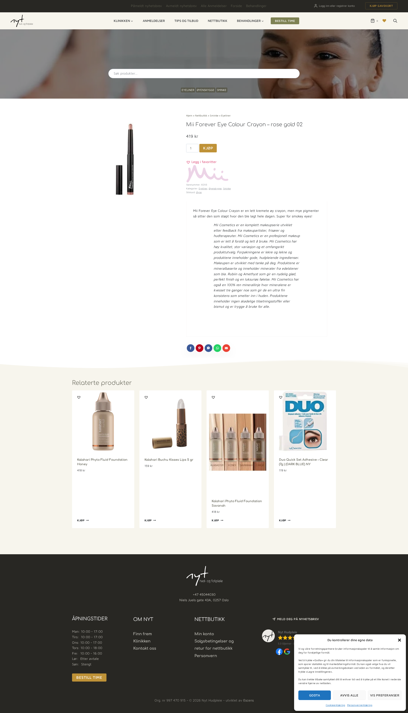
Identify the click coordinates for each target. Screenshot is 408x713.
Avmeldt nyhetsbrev (181, 6)
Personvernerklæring (359, 705)
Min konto (204, 634)
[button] (399, 640)
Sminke (222, 90)
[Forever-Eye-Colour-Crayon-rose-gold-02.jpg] (127, 159)
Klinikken (141, 641)
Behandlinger (256, 6)
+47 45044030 (204, 594)
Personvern (205, 656)
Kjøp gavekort (381, 5)
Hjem (189, 115)
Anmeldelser (154, 21)
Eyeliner (188, 90)
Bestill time (285, 21)
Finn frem (142, 634)
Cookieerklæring (335, 705)
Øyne (199, 192)
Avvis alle (349, 695)
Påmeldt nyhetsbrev (146, 6)
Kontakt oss (144, 648)
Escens (248, 700)
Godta (314, 695)
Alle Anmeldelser (214, 6)
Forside (236, 6)
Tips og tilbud (186, 21)
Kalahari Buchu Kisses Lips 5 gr (168, 459)
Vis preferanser (385, 695)
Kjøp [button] (81, 520)
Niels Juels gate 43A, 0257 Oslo (204, 600)
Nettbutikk (217, 21)
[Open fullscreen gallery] (168, 201)
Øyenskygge (205, 90)
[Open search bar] (395, 21)
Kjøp (208, 148)
